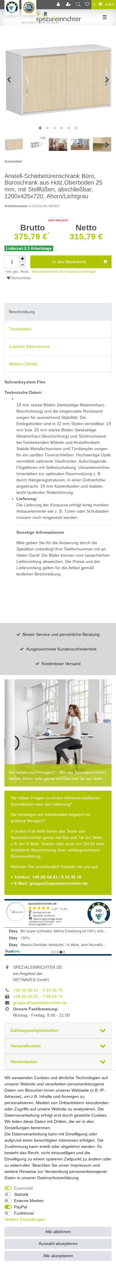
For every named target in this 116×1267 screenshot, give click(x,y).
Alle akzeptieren (58, 1255)
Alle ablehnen (58, 1231)
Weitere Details (23, 363)
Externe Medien (29, 1200)
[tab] (58, 312)
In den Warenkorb (69, 261)
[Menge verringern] (22, 265)
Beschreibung (22, 311)
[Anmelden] (59, 4)
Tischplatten (20, 329)
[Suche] (78, 4)
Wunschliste (20, 278)
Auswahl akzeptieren (58, 1243)
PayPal (20, 1206)
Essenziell (23, 1188)
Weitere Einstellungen (25, 1219)
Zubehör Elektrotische (29, 346)
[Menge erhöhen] (22, 258)
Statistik (21, 1194)
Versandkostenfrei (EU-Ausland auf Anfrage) (63, 271)
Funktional (24, 1213)
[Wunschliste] (87, 4)
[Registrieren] (69, 4)
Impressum (81, 1165)
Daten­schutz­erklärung (58, 1177)
